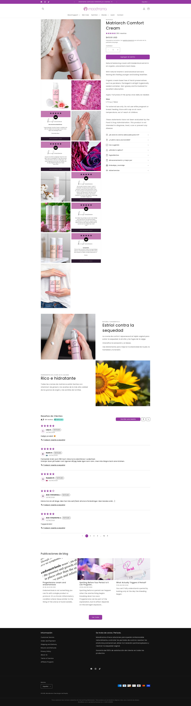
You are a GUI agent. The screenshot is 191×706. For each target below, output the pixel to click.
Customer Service (47, 637)
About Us (44, 655)
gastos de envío (128, 40)
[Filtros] (143, 419)
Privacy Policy (46, 651)
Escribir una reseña (128, 419)
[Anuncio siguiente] (117, 2)
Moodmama (50, 693)
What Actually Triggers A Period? (131, 583)
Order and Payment (48, 641)
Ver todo (95, 617)
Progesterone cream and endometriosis (54, 584)
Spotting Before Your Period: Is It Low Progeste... (94, 584)
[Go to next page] (108, 535)
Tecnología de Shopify (61, 693)
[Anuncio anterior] (74, 2)
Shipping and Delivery (49, 644)
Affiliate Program (47, 662)
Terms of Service (47, 658)
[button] (43, 9)
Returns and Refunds (48, 648)
